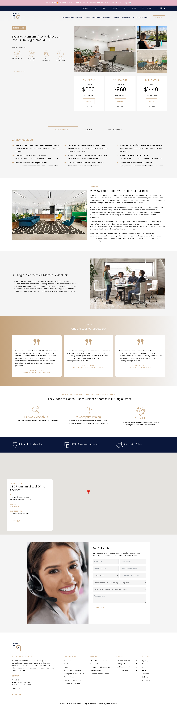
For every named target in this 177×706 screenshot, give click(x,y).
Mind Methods (111, 704)
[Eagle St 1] (105, 27)
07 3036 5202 (15, 506)
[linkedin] (164, 8)
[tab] (63, 129)
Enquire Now (99, 607)
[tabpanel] (88, 153)
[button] (88, 492)
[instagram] (161, 8)
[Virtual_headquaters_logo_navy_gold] (16, 14)
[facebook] (157, 8)
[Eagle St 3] (152, 27)
